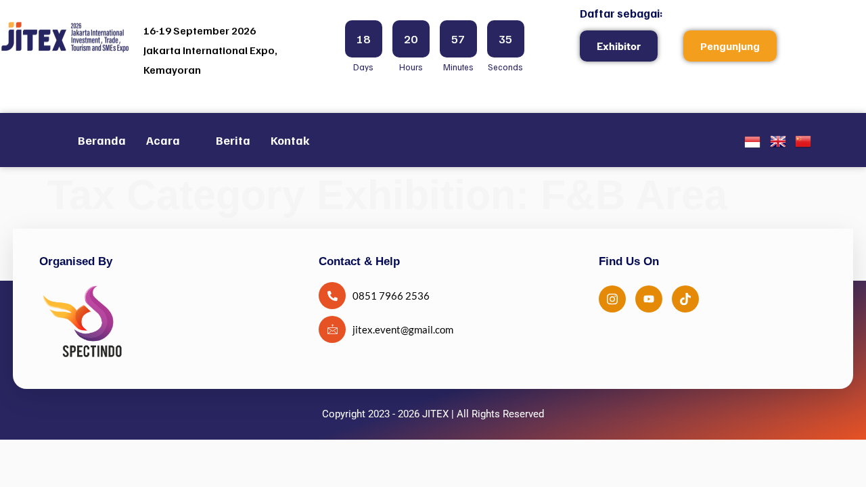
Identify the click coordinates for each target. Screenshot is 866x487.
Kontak (290, 140)
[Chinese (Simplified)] (803, 144)
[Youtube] (648, 298)
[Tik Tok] (685, 298)
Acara (163, 140)
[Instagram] (612, 298)
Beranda (102, 140)
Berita (233, 140)
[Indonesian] (752, 145)
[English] (778, 144)
